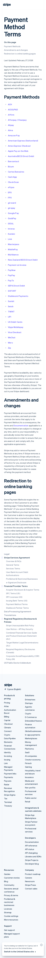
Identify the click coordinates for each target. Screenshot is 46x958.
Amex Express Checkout (19, 146)
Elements (8, 742)
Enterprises (30, 699)
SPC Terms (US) (13, 593)
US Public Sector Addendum (17, 662)
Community (9, 885)
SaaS (27, 752)
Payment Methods (12, 46)
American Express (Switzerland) (23, 140)
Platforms (29, 748)
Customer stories (12, 877)
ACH (10, 104)
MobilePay (13, 249)
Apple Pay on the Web (18, 151)
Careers (28, 877)
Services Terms (13, 568)
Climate (7, 727)
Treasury (8, 805)
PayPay (11, 275)
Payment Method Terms (17, 604)
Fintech (28, 763)
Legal (6, 554)
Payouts (7, 781)
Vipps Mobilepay (15, 327)
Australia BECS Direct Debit (21, 156)
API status (29, 849)
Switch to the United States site (19, 951)
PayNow (11, 270)
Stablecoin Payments (18, 296)
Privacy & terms (11, 895)
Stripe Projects (31, 860)
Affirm (11, 114)
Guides (7, 874)
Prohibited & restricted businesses (9, 902)
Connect (8, 731)
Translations (10, 615)
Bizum (11, 166)
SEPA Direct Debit (16, 285)
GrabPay (12, 218)
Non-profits (30, 787)
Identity (7, 752)
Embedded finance (33, 720)
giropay (11, 208)
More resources (11, 919)
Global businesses (33, 731)
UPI (9, 316)
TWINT (11, 311)
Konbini (11, 234)
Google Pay (13, 213)
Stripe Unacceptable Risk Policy (20, 625)
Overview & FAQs (13, 561)
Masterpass (13, 244)
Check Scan (13, 182)
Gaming (28, 767)
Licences (8, 908)
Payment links (10, 773)
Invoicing (8, 756)
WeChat (11, 337)
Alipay (11, 125)
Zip (9, 348)
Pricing (7, 702)
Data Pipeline (10, 738)
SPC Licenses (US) (14, 597)
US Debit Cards (15, 322)
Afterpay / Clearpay (17, 120)
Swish (10, 306)
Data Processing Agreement (17, 611)
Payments (8, 777)
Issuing (7, 759)
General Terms (12, 565)
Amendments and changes (16, 50)
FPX (10, 197)
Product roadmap (33, 874)
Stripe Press (30, 885)
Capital (7, 720)
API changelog (31, 853)
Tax (5, 798)
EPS (10, 192)
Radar (6, 784)
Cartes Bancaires (16, 171)
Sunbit (11, 301)
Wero (10, 342)
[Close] (41, 945)
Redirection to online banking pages (20, 53)
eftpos (11, 187)
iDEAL (11, 223)
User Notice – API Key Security (19, 629)
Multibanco (13, 254)
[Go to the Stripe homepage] (7, 685)
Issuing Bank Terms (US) (16, 600)
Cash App (12, 177)
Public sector (31, 798)
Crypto (7, 734)
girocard (12, 202)
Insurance (29, 777)
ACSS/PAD (13, 109)
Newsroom (30, 881)
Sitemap (8, 912)
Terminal (8, 802)
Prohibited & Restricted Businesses (22, 579)
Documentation (21, 425)
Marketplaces (31, 738)
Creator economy (33, 759)
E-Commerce (31, 717)
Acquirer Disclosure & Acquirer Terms (22, 589)
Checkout (8, 724)
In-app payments (32, 734)
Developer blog (32, 863)
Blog (6, 881)
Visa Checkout (14, 332)
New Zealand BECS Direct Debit (23, 259)
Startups (29, 703)
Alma (10, 130)
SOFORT (12, 291)
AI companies (31, 756)
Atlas (6, 706)
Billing (6, 716)
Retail (27, 801)
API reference (31, 845)
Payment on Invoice (17, 265)
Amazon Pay (14, 135)
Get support (9, 930)
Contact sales (31, 888)
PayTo (11, 280)
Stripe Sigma (9, 795)
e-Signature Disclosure (16, 582)
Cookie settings (11, 916)
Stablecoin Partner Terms (17, 608)
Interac (11, 228)
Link (10, 239)
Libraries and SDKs (33, 856)
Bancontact (13, 161)
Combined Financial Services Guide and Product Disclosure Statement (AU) (21, 635)
